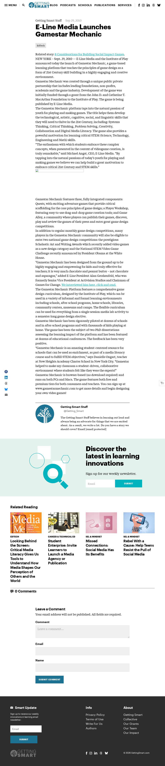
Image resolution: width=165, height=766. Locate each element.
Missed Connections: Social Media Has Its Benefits (100, 547)
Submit (128, 483)
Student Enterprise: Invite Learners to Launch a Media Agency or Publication (62, 552)
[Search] (23, 5)
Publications (104, 5)
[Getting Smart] (39, 4)
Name (39, 660)
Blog (54, 5)
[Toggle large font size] (162, 383)
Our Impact (131, 732)
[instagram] (143, 5)
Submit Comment (49, 679)
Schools (85, 5)
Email (39, 644)
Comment (42, 622)
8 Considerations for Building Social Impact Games (89, 54)
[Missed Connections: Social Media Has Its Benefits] (101, 522)
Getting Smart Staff (48, 20)
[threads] (153, 5)
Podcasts (68, 5)
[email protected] (96, 429)
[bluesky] (158, 5)
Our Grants (131, 723)
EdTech (41, 45)
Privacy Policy (95, 714)
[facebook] (139, 5)
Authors (91, 728)
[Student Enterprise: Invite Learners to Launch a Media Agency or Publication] (63, 522)
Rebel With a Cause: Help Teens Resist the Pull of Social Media (138, 547)
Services (125, 5)
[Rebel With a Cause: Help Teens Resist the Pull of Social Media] (139, 522)
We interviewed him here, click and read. (89, 284)
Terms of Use (94, 719)
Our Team (130, 728)
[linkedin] (148, 5)
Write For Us (94, 723)
